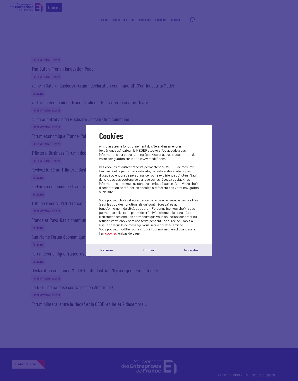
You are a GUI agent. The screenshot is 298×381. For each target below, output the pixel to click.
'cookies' (111, 233)
